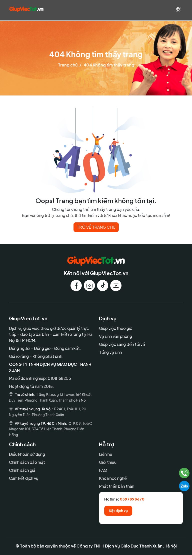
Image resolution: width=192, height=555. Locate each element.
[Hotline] (184, 473)
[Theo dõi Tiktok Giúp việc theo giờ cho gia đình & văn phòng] (102, 285)
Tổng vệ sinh (110, 352)
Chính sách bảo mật (27, 462)
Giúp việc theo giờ (115, 328)
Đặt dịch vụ (118, 511)
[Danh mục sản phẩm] (178, 9)
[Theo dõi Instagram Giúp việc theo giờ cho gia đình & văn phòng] (89, 285)
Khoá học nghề (113, 478)
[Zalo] (184, 486)
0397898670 (132, 499)
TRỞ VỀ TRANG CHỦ (96, 227)
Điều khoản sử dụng (27, 454)
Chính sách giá (22, 470)
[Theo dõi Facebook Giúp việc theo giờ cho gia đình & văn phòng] (76, 285)
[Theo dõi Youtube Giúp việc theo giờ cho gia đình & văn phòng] (116, 285)
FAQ (103, 470)
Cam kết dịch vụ (23, 478)
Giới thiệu (107, 462)
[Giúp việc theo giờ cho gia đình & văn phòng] (26, 9)
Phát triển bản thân (116, 486)
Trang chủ (68, 64)
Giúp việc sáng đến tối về (122, 344)
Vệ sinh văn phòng (115, 336)
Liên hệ (105, 454)
